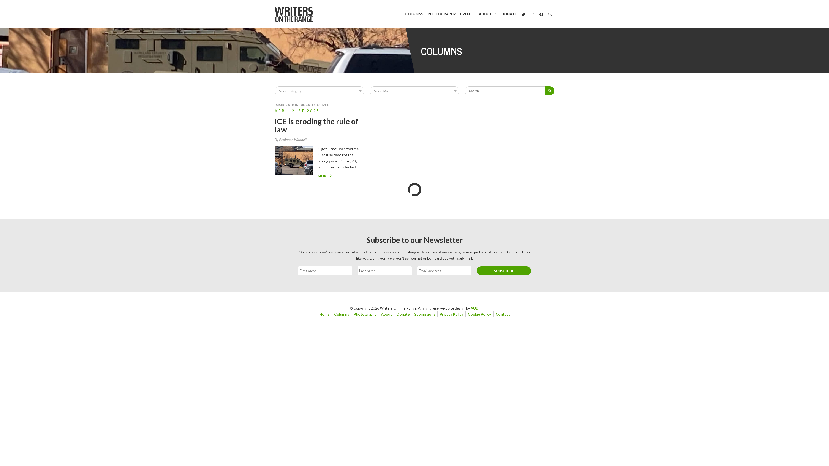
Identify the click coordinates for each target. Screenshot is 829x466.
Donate (509, 14)
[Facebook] (541, 14)
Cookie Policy (479, 314)
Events (467, 14)
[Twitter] (523, 14)
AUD (475, 308)
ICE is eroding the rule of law (317, 125)
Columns (414, 14)
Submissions (424, 314)
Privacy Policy (451, 314)
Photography (442, 14)
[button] (550, 14)
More (323, 175)
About (485, 14)
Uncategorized (315, 105)
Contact (503, 314)
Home (325, 314)
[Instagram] (532, 14)
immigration (286, 105)
